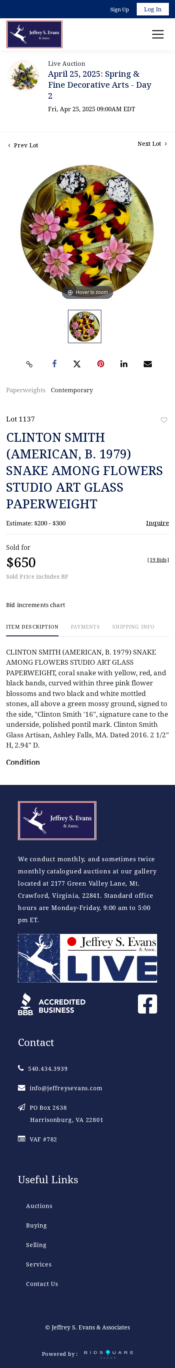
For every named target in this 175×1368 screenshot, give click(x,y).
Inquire (157, 523)
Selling (36, 1245)
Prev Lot (25, 145)
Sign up (119, 9)
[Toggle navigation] (158, 34)
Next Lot (150, 143)
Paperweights (26, 390)
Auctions (39, 1206)
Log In (153, 9)
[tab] (32, 630)
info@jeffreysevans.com (66, 1088)
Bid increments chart (35, 605)
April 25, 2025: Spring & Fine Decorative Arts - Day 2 (99, 84)
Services (38, 1264)
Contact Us (42, 1284)
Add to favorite (164, 420)
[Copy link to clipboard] (30, 364)
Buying (36, 1225)
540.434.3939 (48, 1068)
